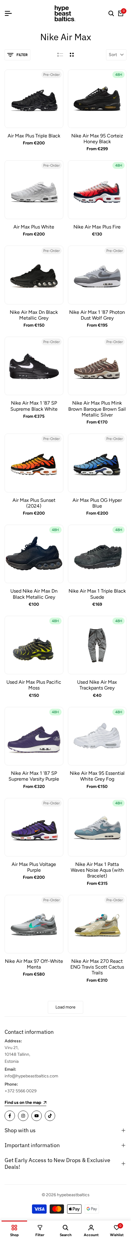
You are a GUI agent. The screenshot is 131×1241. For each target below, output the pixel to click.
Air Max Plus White (33, 227)
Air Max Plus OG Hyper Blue (97, 503)
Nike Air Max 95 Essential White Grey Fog (97, 776)
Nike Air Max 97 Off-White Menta (34, 964)
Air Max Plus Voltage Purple (34, 867)
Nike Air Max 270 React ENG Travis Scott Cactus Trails (97, 967)
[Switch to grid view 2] (71, 55)
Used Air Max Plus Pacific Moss (33, 685)
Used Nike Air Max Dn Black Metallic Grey (34, 594)
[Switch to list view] (60, 55)
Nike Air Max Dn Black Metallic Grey (34, 315)
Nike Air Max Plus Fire (97, 227)
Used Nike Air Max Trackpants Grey (97, 685)
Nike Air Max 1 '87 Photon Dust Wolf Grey (97, 315)
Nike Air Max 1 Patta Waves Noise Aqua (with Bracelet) (97, 870)
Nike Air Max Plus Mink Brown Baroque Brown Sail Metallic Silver (97, 408)
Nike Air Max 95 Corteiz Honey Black (97, 138)
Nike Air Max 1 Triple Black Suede (97, 594)
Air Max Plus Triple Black (34, 136)
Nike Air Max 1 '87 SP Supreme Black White (34, 406)
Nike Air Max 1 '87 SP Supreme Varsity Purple (34, 776)
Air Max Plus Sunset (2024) (33, 503)
